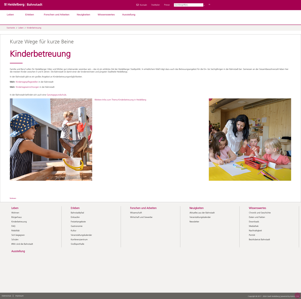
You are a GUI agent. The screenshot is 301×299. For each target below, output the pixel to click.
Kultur (73, 230)
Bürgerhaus (16, 217)
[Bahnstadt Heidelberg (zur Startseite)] (30, 9)
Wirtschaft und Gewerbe (141, 217)
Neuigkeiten (83, 14)
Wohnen (15, 213)
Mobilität (15, 230)
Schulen (14, 239)
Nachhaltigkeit (255, 230)
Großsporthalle (77, 244)
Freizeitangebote (78, 221)
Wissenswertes (106, 14)
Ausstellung (128, 14)
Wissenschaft (136, 213)
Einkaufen (75, 217)
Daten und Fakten (257, 217)
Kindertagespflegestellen (26, 82)
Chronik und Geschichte (260, 213)
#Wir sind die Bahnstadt (22, 244)
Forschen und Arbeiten (56, 14)
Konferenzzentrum (79, 239)
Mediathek (254, 226)
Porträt (252, 235)
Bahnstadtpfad (77, 213)
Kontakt (143, 5)
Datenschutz (6, 296)
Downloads (254, 221)
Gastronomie (76, 226)
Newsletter (194, 221)
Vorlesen (13, 198)
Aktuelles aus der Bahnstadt (202, 213)
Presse (167, 5)
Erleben (29, 14)
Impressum (19, 296)
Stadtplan (155, 5)
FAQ (13, 226)
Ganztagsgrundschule (56, 94)
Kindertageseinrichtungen (27, 87)
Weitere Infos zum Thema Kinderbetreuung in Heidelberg (120, 99)
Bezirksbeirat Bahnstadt (259, 239)
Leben (10, 14)
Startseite (11, 28)
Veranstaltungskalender (81, 235)
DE (209, 4)
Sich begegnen (18, 235)
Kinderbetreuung (34, 28)
